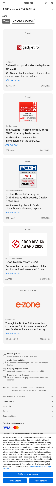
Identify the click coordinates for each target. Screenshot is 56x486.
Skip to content (1, 8)
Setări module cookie (28, 474)
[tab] (6, 21)
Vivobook (40, 387)
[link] (28, 3)
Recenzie (42, 391)
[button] (4, 3)
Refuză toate (15, 480)
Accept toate (41, 480)
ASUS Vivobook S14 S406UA (19, 9)
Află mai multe (12, 80)
